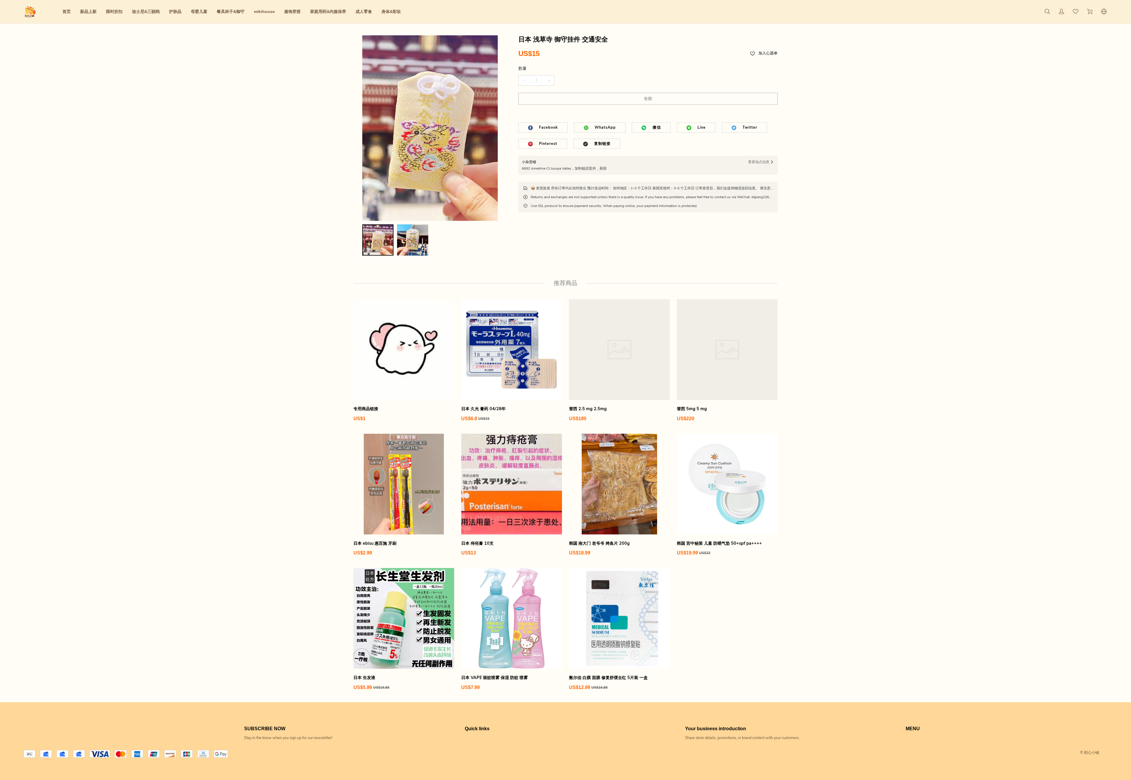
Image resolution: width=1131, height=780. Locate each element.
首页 (66, 11)
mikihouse (264, 11)
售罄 (648, 99)
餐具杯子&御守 (230, 11)
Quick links (477, 728)
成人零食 (363, 11)
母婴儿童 (199, 11)
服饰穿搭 (292, 11)
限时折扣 (114, 11)
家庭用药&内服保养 (328, 11)
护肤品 (175, 11)
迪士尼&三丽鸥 (146, 11)
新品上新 (88, 11)
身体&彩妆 (391, 11)
